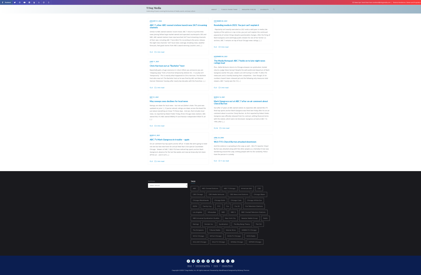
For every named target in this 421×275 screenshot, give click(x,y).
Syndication (223, 224)
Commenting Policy (202, 266)
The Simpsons (198, 230)
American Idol (246, 188)
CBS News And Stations (239, 194)
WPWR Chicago (255, 242)
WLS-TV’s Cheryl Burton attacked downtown (235, 141)
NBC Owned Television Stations (253, 212)
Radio (265, 218)
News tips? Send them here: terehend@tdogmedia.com (372, 2)
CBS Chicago (198, 194)
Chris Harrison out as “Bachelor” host (167, 65)
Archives (151, 181)
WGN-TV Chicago (234, 236)
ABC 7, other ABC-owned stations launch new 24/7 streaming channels (178, 26)
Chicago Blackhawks (201, 200)
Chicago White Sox (254, 200)
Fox (227, 206)
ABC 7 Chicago (229, 188)
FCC (218, 206)
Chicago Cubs (236, 200)
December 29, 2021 (220, 21)
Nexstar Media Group (249, 218)
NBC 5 (233, 212)
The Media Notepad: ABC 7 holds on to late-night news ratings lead (239, 61)
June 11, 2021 (154, 61)
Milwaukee (212, 212)
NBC (223, 212)
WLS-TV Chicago (218, 242)
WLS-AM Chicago (199, 242)
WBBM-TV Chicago (249, 230)
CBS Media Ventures (216, 194)
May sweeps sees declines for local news (169, 101)
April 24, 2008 (219, 138)
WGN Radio (250, 236)
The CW (259, 224)
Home (216, 266)
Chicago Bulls (219, 200)
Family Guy (207, 206)
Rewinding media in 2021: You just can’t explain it (236, 25)
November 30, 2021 (221, 56)
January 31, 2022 (156, 21)
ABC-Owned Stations (210, 188)
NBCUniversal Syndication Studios (206, 218)
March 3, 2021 (155, 135)
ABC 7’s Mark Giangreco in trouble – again (169, 139)
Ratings (196, 224)
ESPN (195, 206)
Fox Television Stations (254, 206)
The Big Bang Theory (242, 224)
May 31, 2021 (154, 97)
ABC (194, 188)
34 (217, 128)
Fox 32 (237, 206)
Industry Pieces (227, 266)
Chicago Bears (259, 194)
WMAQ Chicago (237, 242)
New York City (230, 218)
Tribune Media (214, 230)
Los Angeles (197, 212)
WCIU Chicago (198, 236)
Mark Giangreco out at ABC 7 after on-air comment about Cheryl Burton (241, 102)
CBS (259, 188)
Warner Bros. (231, 230)
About (189, 266)
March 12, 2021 (219, 97)
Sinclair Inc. (208, 224)
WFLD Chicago (216, 236)
